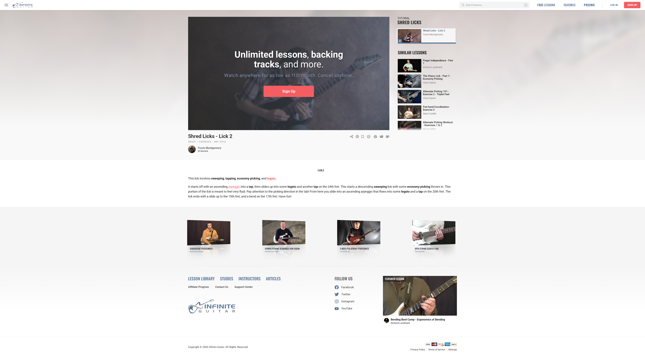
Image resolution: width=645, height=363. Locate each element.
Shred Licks (409, 22)
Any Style (220, 142)
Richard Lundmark (400, 323)
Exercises (205, 142)
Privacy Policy (418, 349)
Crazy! (192, 142)
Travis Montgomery (209, 148)
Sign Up (632, 5)
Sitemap (452, 349)
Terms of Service (436, 349)
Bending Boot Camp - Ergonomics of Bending (418, 319)
